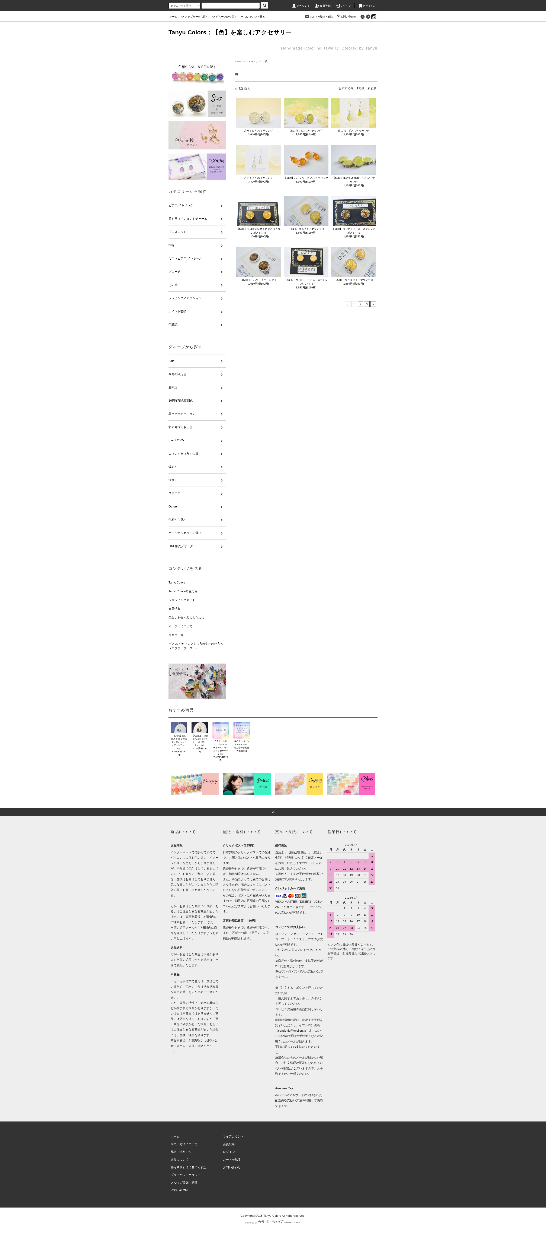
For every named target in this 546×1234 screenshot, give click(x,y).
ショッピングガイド (181, 600)
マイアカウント (233, 1136)
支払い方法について (184, 1144)
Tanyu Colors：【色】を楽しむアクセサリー (230, 32)
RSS (174, 1190)
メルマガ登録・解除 (321, 16)
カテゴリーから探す (196, 16)
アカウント (303, 5)
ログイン (345, 5)
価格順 (360, 88)
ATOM (183, 1190)
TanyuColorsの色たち (182, 591)
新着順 (371, 88)
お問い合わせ (348, 16)
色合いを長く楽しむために (186, 617)
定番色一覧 (175, 635)
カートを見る (232, 1159)
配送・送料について (184, 1152)
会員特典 (174, 608)
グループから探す (226, 16)
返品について (180, 1159)
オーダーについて (180, 626)
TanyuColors (176, 582)
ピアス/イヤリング (253, 61)
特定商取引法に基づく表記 (188, 1167)
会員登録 (325, 5)
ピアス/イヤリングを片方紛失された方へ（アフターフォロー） (195, 646)
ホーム (173, 16)
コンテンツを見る (254, 16)
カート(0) (369, 5)
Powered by (251, 1222)
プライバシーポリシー (185, 1175)
